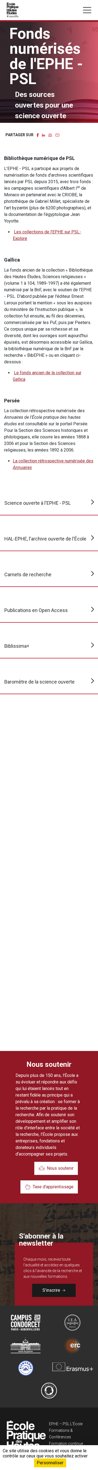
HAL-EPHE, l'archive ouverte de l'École (45, 539)
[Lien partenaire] (25, 1323)
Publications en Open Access (36, 610)
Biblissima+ (16, 646)
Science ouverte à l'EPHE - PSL (37, 503)
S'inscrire (51, 1290)
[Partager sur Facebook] (38, 134)
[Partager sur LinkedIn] (43, 134)
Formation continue (66, 1443)
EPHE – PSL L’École (65, 1424)
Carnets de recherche (27, 574)
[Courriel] (57, 134)
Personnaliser (50, 1462)
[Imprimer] (50, 134)
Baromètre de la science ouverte (39, 682)
